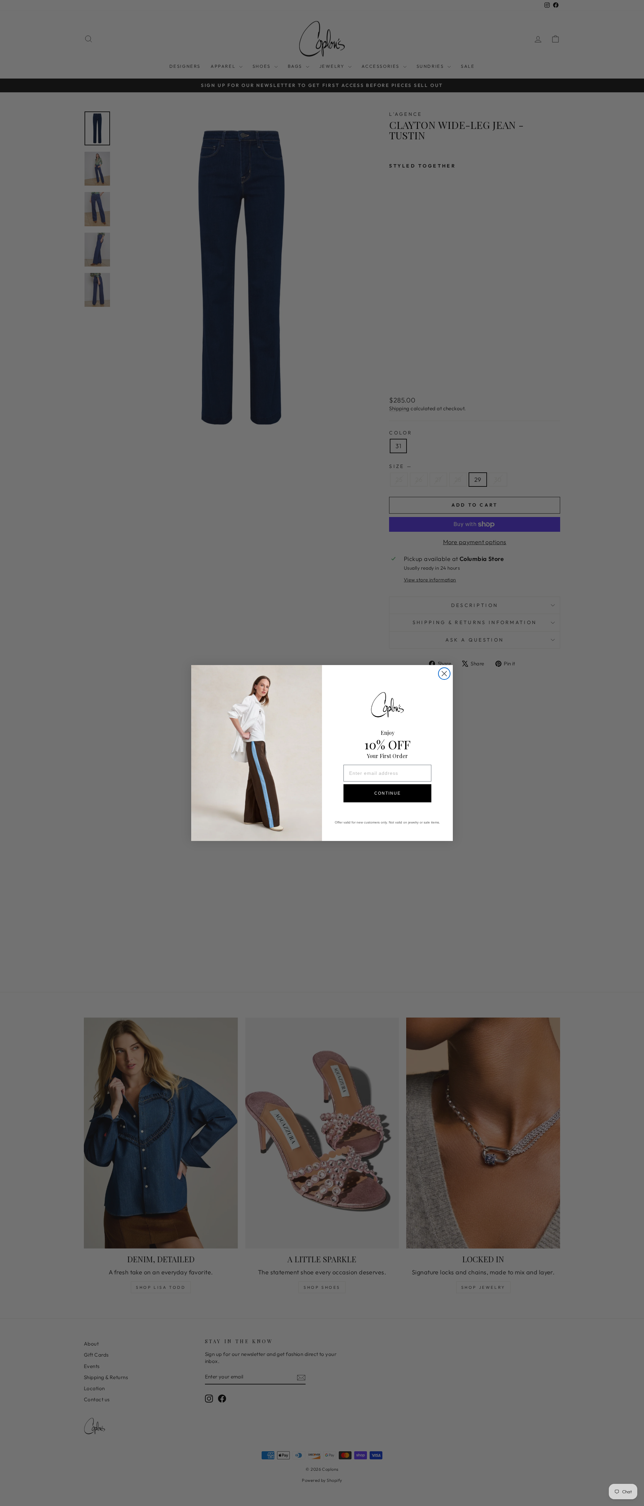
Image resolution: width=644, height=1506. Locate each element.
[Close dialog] (444, 673)
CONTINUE (387, 793)
